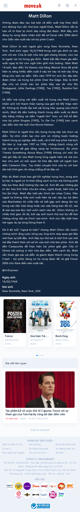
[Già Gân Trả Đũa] (40, 316)
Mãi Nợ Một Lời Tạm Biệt (13, 444)
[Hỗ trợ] (67, 5)
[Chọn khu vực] (59, 5)
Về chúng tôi (16, 473)
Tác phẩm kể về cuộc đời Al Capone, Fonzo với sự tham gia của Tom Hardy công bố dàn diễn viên (36, 412)
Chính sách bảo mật (35, 473)
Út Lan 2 (6, 448)
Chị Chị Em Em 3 (38, 452)
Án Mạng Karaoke (38, 448)
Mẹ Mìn (60, 452)
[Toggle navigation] (5, 5)
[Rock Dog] (65, 316)
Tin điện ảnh (11, 418)
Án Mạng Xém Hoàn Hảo (67, 448)
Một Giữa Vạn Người (13, 452)
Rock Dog (61, 336)
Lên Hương (35, 444)
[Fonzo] (15, 316)
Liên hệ (60, 473)
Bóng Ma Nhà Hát (65, 444)
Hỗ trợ (51, 473)
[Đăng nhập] (75, 5)
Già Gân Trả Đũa (40, 336)
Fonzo (9, 336)
